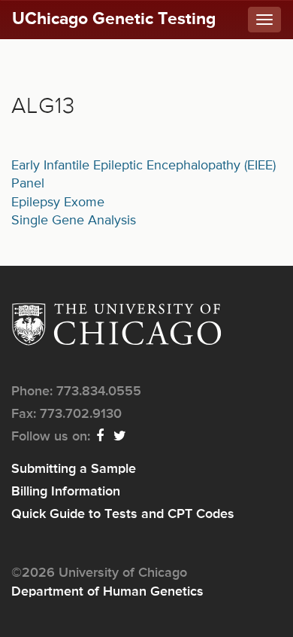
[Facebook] (100, 436)
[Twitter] (120, 436)
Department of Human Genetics (107, 592)
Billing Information (65, 491)
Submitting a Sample (73, 469)
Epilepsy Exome (57, 202)
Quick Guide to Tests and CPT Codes (122, 514)
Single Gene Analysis (73, 220)
